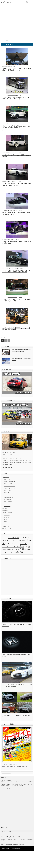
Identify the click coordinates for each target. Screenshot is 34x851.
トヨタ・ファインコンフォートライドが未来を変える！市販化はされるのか (17, 300)
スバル (11, 541)
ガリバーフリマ (7, 506)
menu (31, 2)
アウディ (21, 537)
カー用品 (5, 517)
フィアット (17, 543)
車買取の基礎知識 (7, 497)
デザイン (23, 540)
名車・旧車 (14, 550)
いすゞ (6, 537)
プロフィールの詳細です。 (7, 467)
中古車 (7, 550)
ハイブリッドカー (10, 543)
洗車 (5, 519)
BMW (3, 537)
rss (27, 2)
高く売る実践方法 (7, 499)
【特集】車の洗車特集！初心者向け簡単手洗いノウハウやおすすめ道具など (21, 350)
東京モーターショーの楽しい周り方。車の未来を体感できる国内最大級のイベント (17, 69)
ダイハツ (18, 540)
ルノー (26, 546)
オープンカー (26, 537)
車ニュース (5, 526)
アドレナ (18, 66)
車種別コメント (6, 477)
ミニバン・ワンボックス (13, 95)
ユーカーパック (7, 503)
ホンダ (23, 543)
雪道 (5, 521)
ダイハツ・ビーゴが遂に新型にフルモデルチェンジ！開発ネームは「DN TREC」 (16, 126)
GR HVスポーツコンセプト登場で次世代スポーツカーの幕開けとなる (16, 213)
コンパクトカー (7, 490)
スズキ (5, 540)
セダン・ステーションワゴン (14, 268)
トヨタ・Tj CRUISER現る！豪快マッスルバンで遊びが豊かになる (16, 242)
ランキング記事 (16, 546)
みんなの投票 (13, 538)
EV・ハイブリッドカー (12, 152)
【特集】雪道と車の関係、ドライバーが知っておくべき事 (21, 359)
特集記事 (19, 552)
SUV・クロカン (11, 123)
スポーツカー (6, 479)
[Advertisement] (17, 21)
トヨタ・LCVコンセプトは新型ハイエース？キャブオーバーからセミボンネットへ (16, 98)
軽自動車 (5, 492)
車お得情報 (6, 523)
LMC (20, 95)
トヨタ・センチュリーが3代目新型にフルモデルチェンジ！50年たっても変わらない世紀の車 (16, 271)
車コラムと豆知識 (11, 66)
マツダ (5, 546)
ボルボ (28, 543)
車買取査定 (5, 494)
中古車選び (5, 508)
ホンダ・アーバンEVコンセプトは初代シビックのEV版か (16, 155)
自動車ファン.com (7, 2)
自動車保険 (5, 510)
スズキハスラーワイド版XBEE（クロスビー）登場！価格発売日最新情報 (16, 328)
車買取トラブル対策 (8, 501)
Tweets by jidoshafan (6, 773)
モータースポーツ (6, 528)
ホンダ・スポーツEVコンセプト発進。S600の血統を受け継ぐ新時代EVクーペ (16, 184)
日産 (21, 549)
